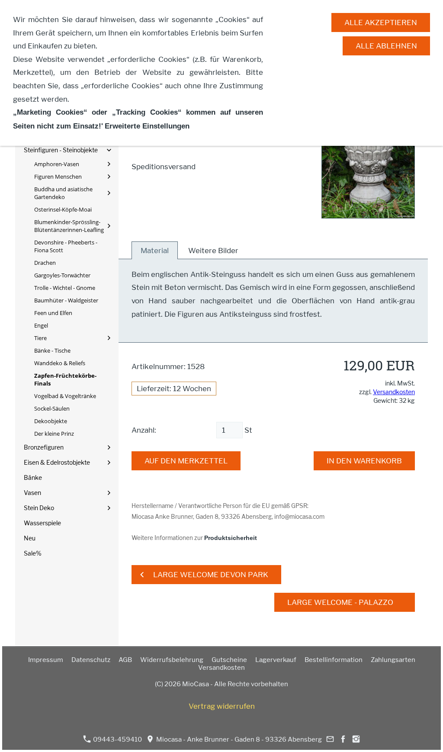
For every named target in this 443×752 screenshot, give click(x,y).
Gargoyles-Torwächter (62, 275)
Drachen (45, 263)
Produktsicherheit (230, 538)
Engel (41, 325)
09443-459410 (117, 739)
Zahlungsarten (393, 660)
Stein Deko (39, 507)
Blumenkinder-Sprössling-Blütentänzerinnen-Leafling (69, 226)
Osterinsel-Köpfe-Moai (63, 209)
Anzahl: (144, 430)
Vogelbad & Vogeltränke (65, 396)
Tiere (40, 338)
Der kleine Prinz (54, 433)
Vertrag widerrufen (222, 706)
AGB (125, 660)
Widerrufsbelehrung (171, 660)
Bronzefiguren (44, 447)
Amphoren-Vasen (56, 164)
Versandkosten (394, 391)
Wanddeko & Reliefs (59, 363)
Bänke (33, 477)
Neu (29, 538)
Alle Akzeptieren (380, 22)
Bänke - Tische (52, 350)
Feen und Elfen (53, 313)
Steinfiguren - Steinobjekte (61, 150)
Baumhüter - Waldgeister (66, 300)
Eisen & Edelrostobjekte (57, 462)
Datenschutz (90, 660)
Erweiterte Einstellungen (147, 126)
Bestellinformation (334, 660)
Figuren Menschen (58, 176)
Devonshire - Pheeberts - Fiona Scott (65, 246)
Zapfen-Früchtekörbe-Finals (65, 379)
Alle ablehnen (386, 46)
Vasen (32, 492)
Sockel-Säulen (52, 408)
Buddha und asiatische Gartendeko (63, 193)
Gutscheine (229, 660)
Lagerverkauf (275, 660)
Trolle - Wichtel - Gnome (64, 288)
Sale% (33, 553)
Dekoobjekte (50, 421)
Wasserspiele (42, 523)
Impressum (45, 660)
